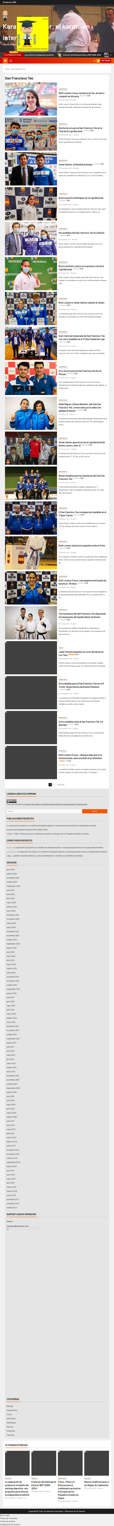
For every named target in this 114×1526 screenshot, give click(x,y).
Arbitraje (10, 1406)
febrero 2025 (12, 907)
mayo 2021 (11, 1055)
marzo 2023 (11, 964)
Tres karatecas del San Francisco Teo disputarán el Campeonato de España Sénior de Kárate (82, 616)
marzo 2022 (11, 1014)
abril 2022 (10, 1010)
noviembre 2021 (13, 1030)
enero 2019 (11, 1146)
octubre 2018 (12, 1158)
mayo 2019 (11, 1129)
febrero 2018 (12, 1191)
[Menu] (10, 61)
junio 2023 (11, 952)
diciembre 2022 (13, 977)
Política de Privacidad (8, 1518)
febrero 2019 (12, 1142)
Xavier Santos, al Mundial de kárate (81, 164)
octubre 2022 (12, 985)
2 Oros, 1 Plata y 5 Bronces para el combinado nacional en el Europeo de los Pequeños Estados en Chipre (48, 834)
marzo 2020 (11, 1113)
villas (9, 856)
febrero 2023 (12, 968)
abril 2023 (10, 960)
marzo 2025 (11, 903)
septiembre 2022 (13, 989)
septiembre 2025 (13, 886)
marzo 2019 (11, 1138)
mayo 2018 (11, 1179)
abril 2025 (10, 898)
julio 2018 (10, 1171)
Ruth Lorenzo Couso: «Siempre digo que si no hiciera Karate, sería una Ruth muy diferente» (81, 757)
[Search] (94, 61)
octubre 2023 (12, 940)
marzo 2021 (11, 1063)
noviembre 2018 (13, 1154)
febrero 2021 (12, 1067)
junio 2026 (11, 870)
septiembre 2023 (13, 944)
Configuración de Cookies (10, 1524)
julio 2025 (10, 890)
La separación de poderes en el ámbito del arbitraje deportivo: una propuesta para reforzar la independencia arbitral (51, 826)
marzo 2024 (11, 923)
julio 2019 (10, 1121)
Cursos (61, 647)
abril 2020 (10, 1109)
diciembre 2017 (13, 1199)
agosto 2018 (12, 1166)
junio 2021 (11, 1051)
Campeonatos (63, 89)
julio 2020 (10, 1096)
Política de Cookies (7, 1521)
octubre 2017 (12, 1208)
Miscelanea (11, 1423)
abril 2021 (10, 1059)
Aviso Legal (4, 1515)
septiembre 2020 (13, 1088)
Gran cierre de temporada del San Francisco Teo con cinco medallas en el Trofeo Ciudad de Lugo (82, 338)
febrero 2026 (12, 874)
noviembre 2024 (13, 919)
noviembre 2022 (13, 981)
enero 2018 (11, 1195)
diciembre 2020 (13, 1076)
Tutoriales (10, 1435)
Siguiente (60, 785)
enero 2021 (11, 1072)
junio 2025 (11, 894)
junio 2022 (11, 1002)
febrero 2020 (12, 1117)
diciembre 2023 (13, 931)
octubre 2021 (12, 1034)
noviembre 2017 (13, 1204)
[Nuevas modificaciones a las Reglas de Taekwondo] (96, 1463)
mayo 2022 (11, 1006)
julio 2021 (10, 1047)
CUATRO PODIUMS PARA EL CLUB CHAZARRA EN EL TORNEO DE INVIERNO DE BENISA (48, 856)
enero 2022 (11, 1022)
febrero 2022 (12, 1018)
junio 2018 (11, 1175)
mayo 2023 (11, 956)
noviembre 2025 (13, 878)
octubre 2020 (12, 1084)
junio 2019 (11, 1125)
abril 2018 (10, 1183)
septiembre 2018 (13, 1162)
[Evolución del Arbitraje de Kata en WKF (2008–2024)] (43, 1463)
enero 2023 (11, 973)
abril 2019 (10, 1133)
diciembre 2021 (13, 1026)
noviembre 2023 (13, 936)
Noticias (10, 1427)
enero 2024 (11, 927)
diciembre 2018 (13, 1150)
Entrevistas (62, 751)
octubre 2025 (12, 882)
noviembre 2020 (13, 1080)
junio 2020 (11, 1100)
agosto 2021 (12, 1043)
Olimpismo (11, 1431)
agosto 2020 (12, 1092)
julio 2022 (10, 997)
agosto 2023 (12, 948)
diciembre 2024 (13, 915)
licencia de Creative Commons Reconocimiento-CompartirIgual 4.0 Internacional (56, 804)
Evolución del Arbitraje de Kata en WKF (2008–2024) (38, 55)
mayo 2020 (11, 1105)
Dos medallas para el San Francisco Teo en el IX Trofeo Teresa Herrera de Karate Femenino (81, 686)
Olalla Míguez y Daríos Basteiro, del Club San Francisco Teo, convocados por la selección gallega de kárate (80, 407)
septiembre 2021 (13, 1039)
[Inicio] (5, 60)
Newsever (69, 1511)
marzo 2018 (11, 1187)
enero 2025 (11, 911)
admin (74, 100)
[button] (10, 61)
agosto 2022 (12, 993)
